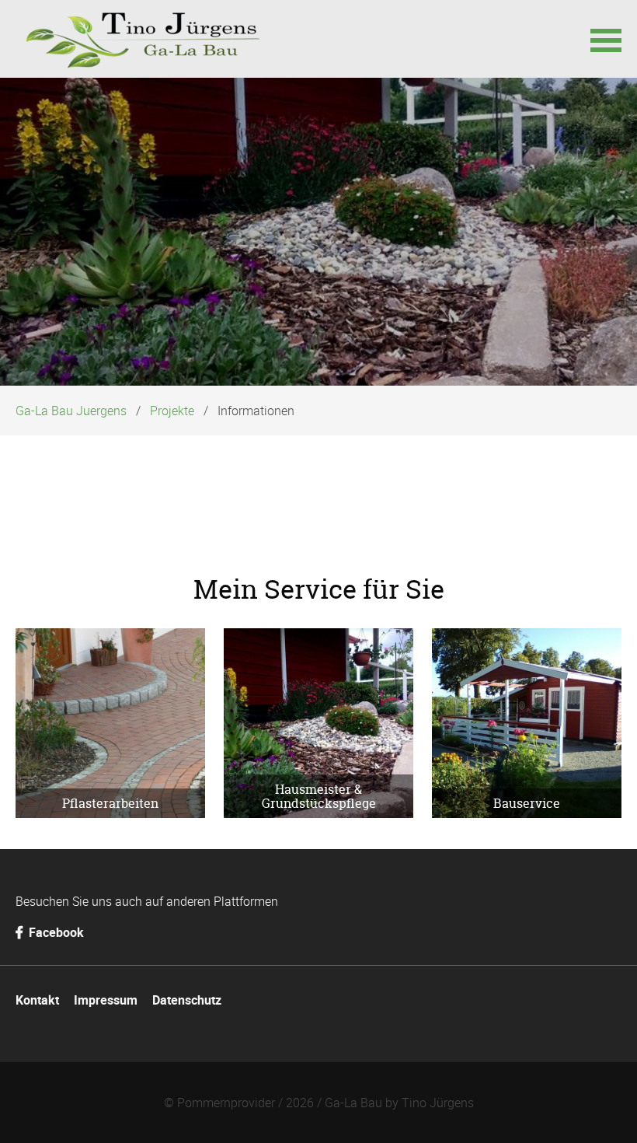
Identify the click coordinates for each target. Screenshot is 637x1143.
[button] (605, 38)
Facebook (55, 932)
